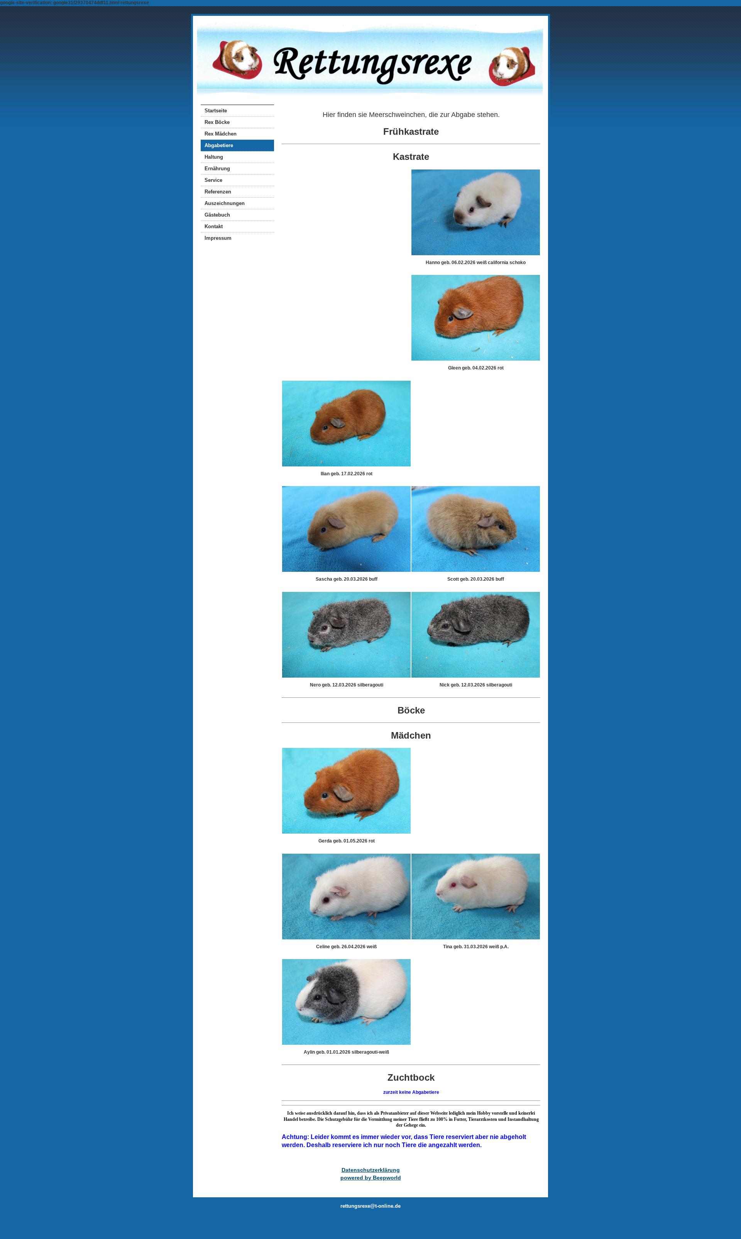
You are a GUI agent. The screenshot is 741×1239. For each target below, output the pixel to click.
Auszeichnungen (225, 203)
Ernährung (217, 168)
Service (213, 180)
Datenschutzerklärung (371, 1170)
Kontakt (214, 226)
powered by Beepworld (370, 1178)
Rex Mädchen (221, 134)
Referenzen (218, 192)
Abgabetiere (219, 145)
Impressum (218, 238)
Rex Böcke (217, 122)
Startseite (216, 111)
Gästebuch (217, 215)
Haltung (214, 157)
